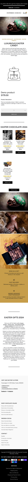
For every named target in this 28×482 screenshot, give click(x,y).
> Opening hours (5, 385)
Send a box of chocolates (7, 408)
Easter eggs (11, 324)
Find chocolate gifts (6, 412)
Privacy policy (14, 477)
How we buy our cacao (6, 423)
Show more (14, 190)
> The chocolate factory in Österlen (9, 388)
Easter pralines (9, 326)
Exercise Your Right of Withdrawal (14, 468)
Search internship (5, 444)
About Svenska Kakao (6, 421)
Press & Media (4, 440)
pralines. (14, 345)
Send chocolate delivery (7, 414)
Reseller (3, 436)
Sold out (8, 151)
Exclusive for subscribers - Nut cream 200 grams (7, 142)
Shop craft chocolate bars (7, 405)
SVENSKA (16, 7)
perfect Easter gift (18, 335)
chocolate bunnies (19, 324)
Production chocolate (6, 438)
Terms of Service (14, 479)
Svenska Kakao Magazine (7, 429)
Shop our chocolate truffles (7, 410)
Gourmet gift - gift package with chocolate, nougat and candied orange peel (7, 171)
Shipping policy (14, 470)
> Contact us (4, 387)
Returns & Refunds (14, 472)
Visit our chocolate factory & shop (9, 427)
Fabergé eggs (19, 344)
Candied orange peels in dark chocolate (20, 142)
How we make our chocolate (8, 425)
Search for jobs (4, 442)
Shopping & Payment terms (14, 475)
